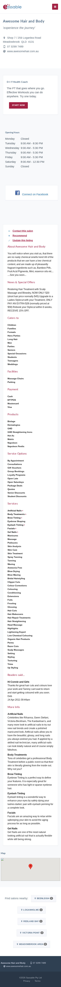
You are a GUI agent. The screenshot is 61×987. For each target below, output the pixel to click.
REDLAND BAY (32, 921)
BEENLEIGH (44, 898)
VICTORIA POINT (32, 933)
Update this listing (23, 240)
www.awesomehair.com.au (23, 51)
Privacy (26, 981)
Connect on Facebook (35, 194)
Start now (18, 105)
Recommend (20, 235)
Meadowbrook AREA (32, 944)
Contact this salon (23, 231)
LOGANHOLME (32, 910)
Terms (37, 981)
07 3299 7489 (15, 46)
